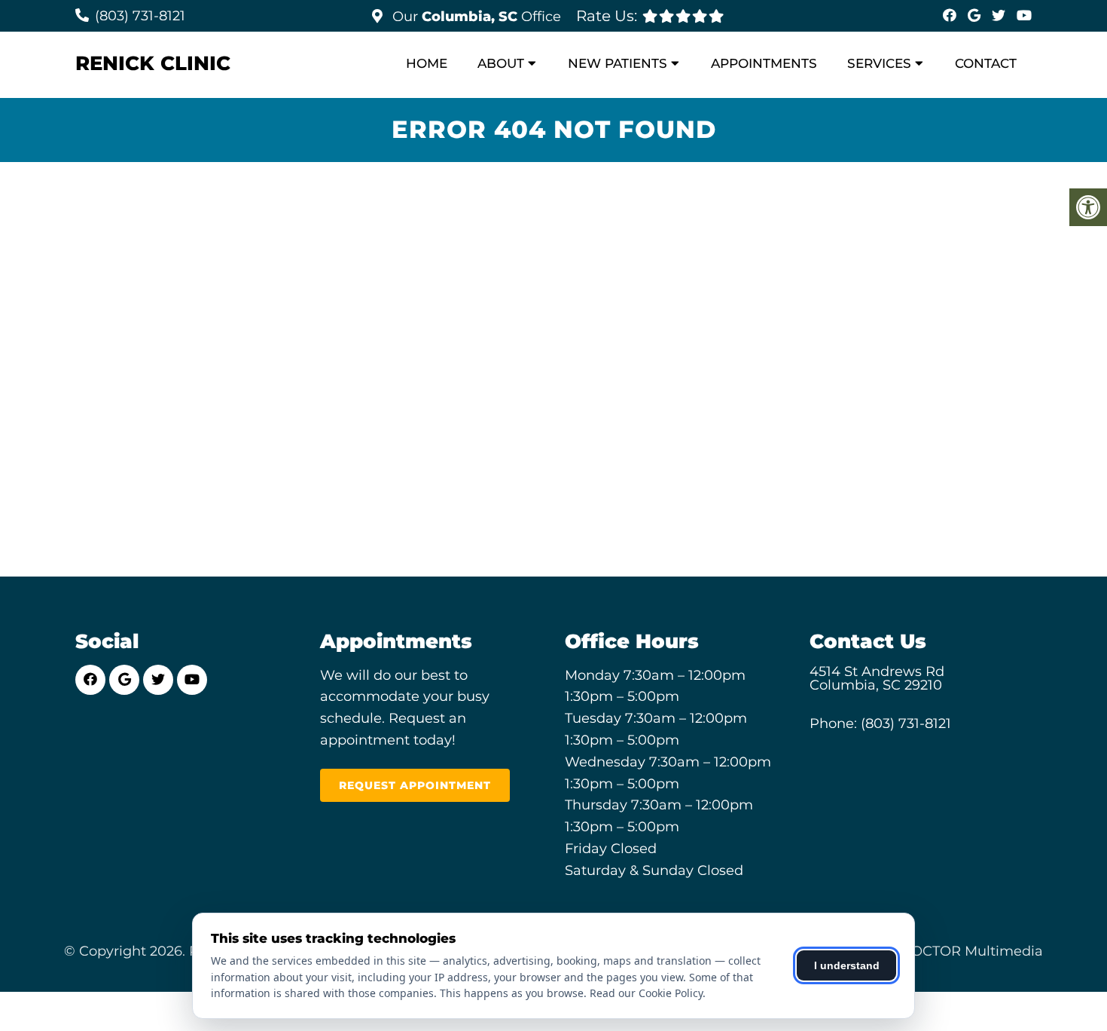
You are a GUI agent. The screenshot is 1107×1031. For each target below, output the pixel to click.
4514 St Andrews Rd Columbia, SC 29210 (877, 678)
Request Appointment (415, 785)
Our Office (475, 16)
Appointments (764, 63)
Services (879, 63)
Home (426, 63)
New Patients (617, 63)
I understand (847, 965)
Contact (986, 63)
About (500, 63)
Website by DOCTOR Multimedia (931, 951)
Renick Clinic (152, 63)
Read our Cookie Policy (646, 993)
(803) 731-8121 (140, 16)
